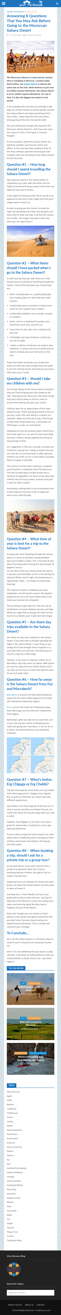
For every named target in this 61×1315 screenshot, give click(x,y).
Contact (40, 1305)
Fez (8, 707)
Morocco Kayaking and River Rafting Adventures (30, 1058)
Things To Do (31, 12)
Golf (23, 1018)
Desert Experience (15, 12)
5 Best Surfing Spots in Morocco (31, 988)
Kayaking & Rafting (38, 1053)
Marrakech (12, 694)
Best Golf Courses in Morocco (30, 1023)
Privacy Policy (15, 1305)
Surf (23, 983)
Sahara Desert (30, 84)
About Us (29, 1305)
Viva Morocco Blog (33, 35)
